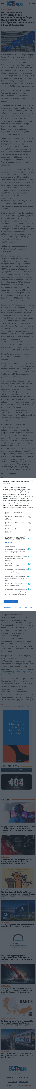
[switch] (29, 517)
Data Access (18, 607)
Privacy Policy (28, 607)
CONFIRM (11, 601)
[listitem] (18, 513)
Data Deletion (8, 607)
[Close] (32, 481)
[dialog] (18, 544)
